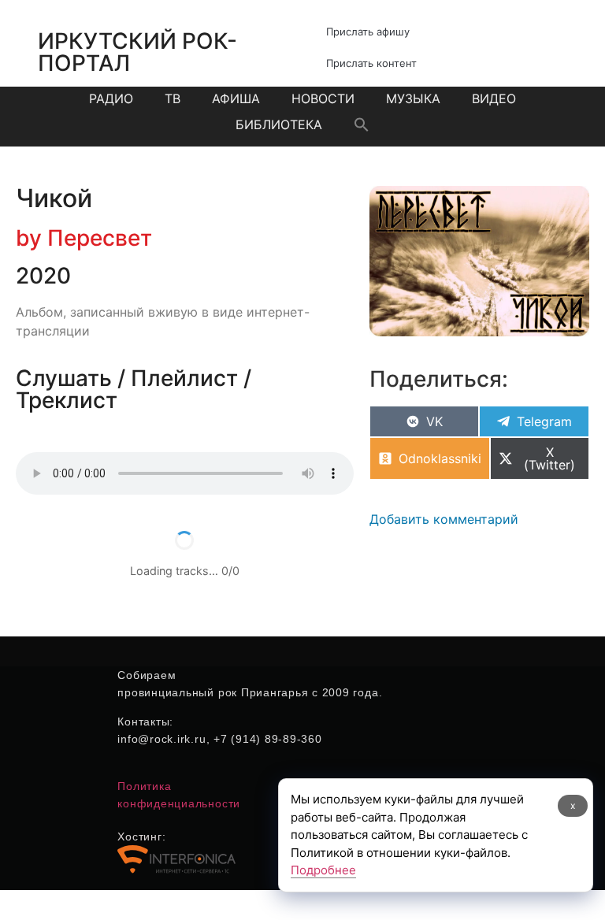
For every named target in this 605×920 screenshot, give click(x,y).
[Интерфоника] (176, 870)
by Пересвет (84, 237)
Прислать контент (371, 63)
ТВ (172, 98)
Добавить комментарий (443, 519)
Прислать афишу (368, 31)
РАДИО (111, 98)
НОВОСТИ (322, 98)
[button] (361, 124)
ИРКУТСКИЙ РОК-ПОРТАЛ (137, 52)
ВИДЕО (494, 98)
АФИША (236, 98)
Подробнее (323, 869)
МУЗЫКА (413, 98)
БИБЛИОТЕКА (279, 124)
